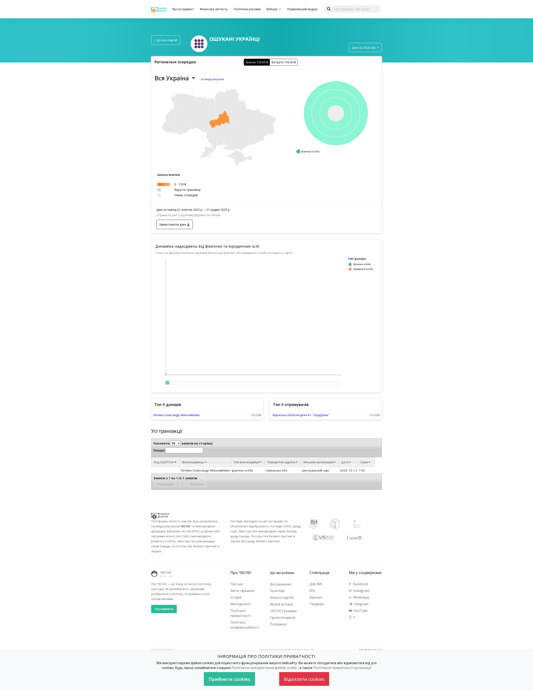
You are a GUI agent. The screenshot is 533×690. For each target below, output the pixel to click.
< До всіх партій (165, 40)
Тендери (316, 604)
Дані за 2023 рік (364, 47)
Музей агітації (281, 604)
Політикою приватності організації (342, 667)
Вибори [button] (272, 9)
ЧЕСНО (165, 572)
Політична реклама (247, 9)
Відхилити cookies (304, 679)
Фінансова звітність (214, 9)
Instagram (360, 590)
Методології (240, 604)
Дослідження (280, 584)
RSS (312, 590)
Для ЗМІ (315, 584)
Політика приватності (240, 613)
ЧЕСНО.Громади (283, 611)
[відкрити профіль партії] (199, 43)
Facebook (360, 584)
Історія (235, 597)
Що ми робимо (282, 573)
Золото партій (281, 597)
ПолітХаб (277, 591)
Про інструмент (183, 9)
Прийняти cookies (229, 679)
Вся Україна (172, 78)
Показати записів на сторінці (183, 443)
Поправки (278, 624)
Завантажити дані (173, 224)
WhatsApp (360, 597)
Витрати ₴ (283, 62)
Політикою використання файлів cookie (264, 667)
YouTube (359, 610)
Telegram (360, 604)
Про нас (236, 584)
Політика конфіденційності (244, 625)
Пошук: (159, 450)
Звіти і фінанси (242, 590)
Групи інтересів (282, 617)
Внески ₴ (257, 62)
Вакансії (316, 597)
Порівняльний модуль (302, 9)
